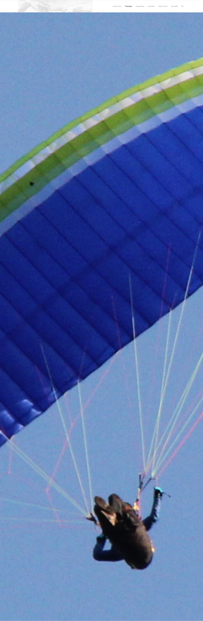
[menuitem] (117, 6)
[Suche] (182, 6)
